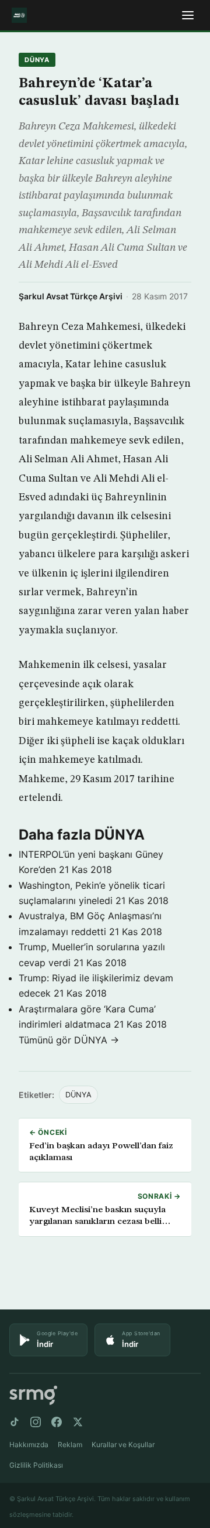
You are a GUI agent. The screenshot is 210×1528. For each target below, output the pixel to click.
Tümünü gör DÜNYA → (69, 1040)
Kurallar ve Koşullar (123, 1444)
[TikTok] (14, 1422)
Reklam (70, 1444)
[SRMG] (33, 1395)
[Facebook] (56, 1422)
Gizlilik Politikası (36, 1465)
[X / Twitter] (77, 1422)
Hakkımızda (28, 1444)
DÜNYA (37, 60)
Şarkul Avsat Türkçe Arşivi (71, 296)
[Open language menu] (187, 15)
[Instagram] (35, 1422)
